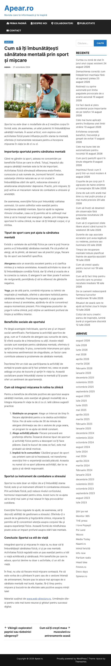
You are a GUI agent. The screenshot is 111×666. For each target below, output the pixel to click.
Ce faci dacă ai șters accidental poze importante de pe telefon (91, 108)
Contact (15, 30)
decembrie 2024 (85, 433)
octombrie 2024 (85, 442)
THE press (81, 520)
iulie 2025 (81, 400)
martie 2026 (83, 363)
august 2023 (83, 497)
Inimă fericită (83, 548)
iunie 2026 (82, 349)
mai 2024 (81, 456)
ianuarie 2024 (83, 474)
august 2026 (83, 340)
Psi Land (80, 529)
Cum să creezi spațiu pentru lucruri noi (87, 266)
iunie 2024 (82, 451)
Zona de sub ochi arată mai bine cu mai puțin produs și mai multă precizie (91, 196)
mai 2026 (81, 354)
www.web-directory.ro (39, 598)
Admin (7, 67)
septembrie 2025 (85, 391)
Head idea (81, 562)
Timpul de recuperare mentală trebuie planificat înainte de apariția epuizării (91, 253)
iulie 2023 (81, 502)
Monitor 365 (83, 516)
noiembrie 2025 (84, 382)
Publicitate (87, 23)
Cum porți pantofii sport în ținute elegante (91, 160)
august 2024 (83, 446)
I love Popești (83, 525)
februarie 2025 (84, 423)
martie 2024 (83, 465)
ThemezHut (80, 661)
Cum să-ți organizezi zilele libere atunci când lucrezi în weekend (91, 226)
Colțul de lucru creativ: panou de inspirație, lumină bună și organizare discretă (91, 318)
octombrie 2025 (85, 386)
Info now (81, 553)
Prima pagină (17, 23)
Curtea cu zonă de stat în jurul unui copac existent (90, 61)
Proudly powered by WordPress (72, 658)
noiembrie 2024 (84, 437)
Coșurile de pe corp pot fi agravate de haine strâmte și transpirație (90, 185)
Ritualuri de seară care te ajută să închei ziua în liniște (91, 304)
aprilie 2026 (82, 359)
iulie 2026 (81, 345)
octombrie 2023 (85, 488)
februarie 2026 (84, 368)
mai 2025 (81, 409)
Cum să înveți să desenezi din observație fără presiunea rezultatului (90, 211)
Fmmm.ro (81, 567)
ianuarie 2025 (83, 428)
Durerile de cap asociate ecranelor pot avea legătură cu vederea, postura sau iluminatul (91, 239)
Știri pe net (82, 511)
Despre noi (40, 23)
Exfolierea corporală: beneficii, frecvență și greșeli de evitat (87, 135)
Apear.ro (19, 8)
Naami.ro (81, 543)
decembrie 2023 (85, 479)
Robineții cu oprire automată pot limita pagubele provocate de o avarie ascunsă (90, 91)
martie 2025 (83, 419)
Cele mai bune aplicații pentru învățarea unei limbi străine (90, 123)
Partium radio (83, 557)
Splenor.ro (81, 576)
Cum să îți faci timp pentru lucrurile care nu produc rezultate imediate (90, 280)
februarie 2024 (84, 470)
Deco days (82, 571)
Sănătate (8, 42)
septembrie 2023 (85, 493)
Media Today (83, 539)
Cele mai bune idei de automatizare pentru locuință (88, 150)
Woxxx (79, 534)
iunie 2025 (82, 405)
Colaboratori (63, 23)
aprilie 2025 (82, 414)
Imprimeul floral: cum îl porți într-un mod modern (90, 171)
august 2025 (83, 396)
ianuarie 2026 (83, 372)
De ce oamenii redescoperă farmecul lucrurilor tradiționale (91, 295)
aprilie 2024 (82, 460)
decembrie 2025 (85, 377)
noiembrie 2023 (84, 484)
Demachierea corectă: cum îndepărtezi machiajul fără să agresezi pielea (90, 75)
